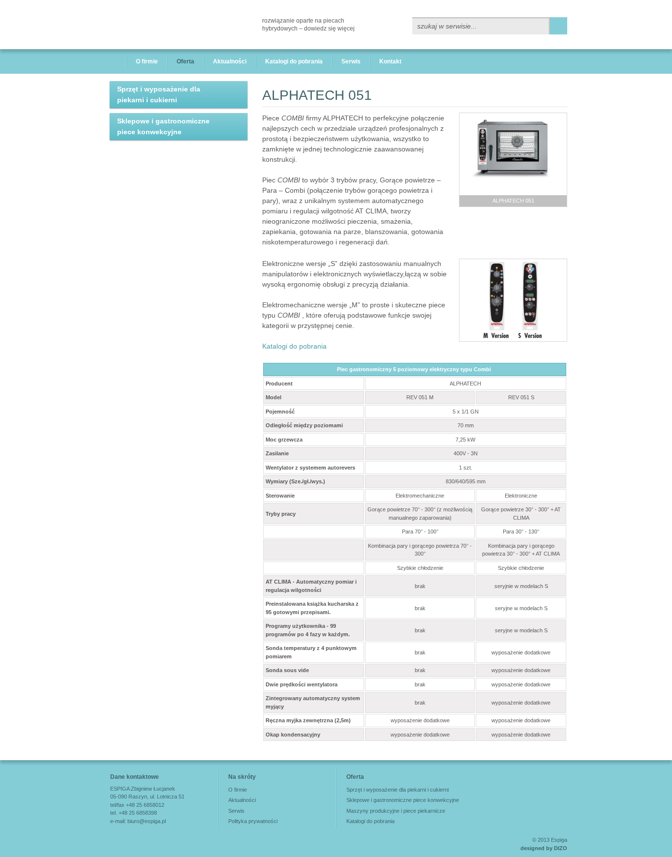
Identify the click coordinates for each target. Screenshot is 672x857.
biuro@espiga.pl (146, 821)
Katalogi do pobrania (294, 61)
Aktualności (229, 61)
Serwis (351, 61)
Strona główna (113, 61)
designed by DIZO (543, 848)
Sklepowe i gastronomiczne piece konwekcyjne (163, 126)
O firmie (147, 61)
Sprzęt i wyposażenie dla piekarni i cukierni (158, 94)
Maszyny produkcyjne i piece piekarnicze (395, 811)
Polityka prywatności (252, 821)
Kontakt (390, 61)
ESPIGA (144, 24)
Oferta (185, 61)
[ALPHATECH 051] (513, 154)
